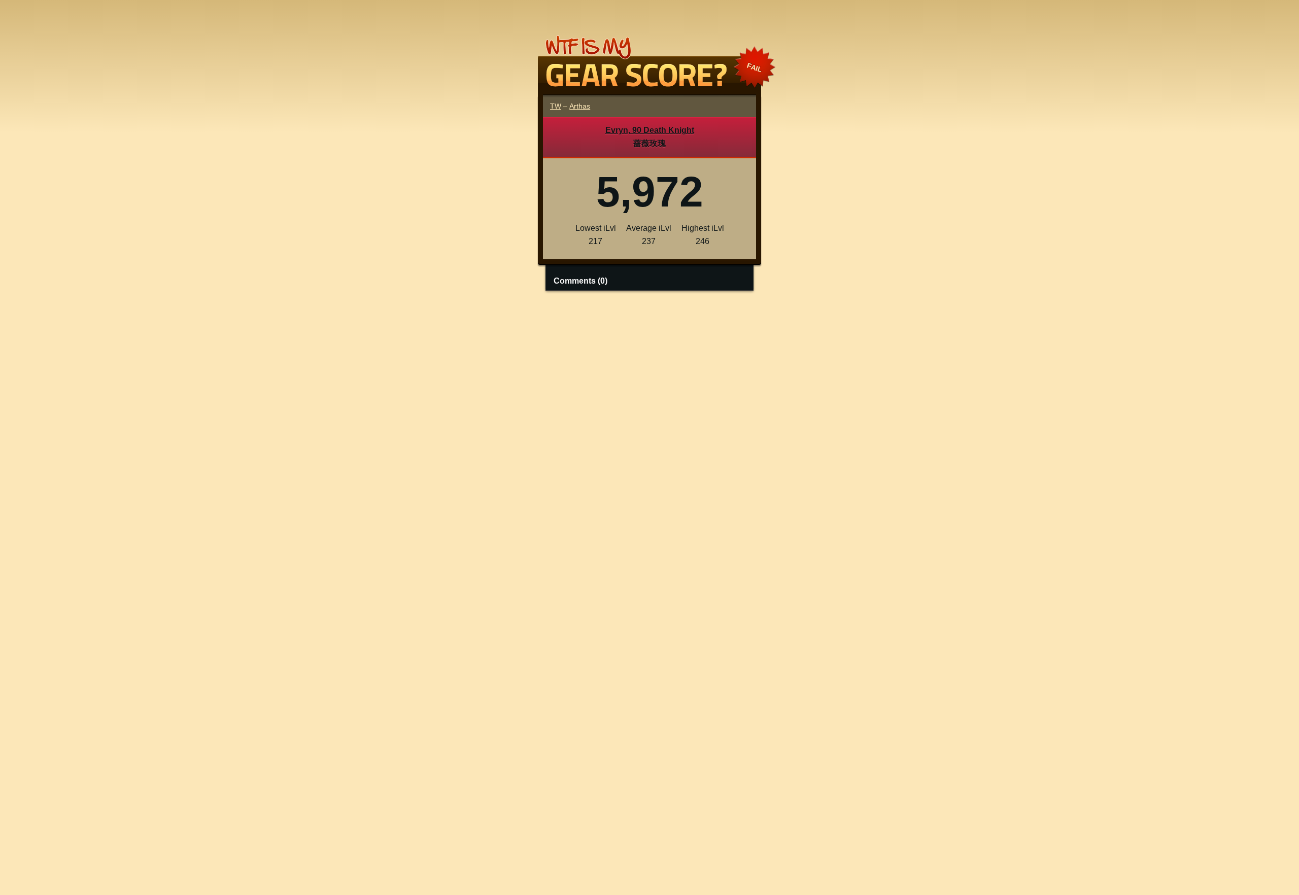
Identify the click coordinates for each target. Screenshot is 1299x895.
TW (555, 106)
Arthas (579, 106)
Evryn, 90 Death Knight (649, 130)
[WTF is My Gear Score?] (649, 83)
